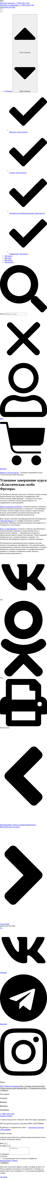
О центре (3, 1098)
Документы (4, 1110)
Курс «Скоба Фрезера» (9, 529)
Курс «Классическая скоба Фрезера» (22, 1087)
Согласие (3, 1156)
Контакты (4, 1106)
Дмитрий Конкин (7, 521)
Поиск (2, 314)
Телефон (3, 1146)
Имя (2, 1143)
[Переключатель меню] (1, 10)
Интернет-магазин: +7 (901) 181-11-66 (14, 3)
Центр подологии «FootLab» (11, 507)
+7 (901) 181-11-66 (7, 1114)
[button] (23, 289)
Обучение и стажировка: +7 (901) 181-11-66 (17, 5)
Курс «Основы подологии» (30, 1086)
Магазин (3, 1102)
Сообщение (4, 1154)
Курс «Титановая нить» (33, 1088)
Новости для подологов (9, 473)
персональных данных (9, 1160)
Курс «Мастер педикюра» (10, 1086)
